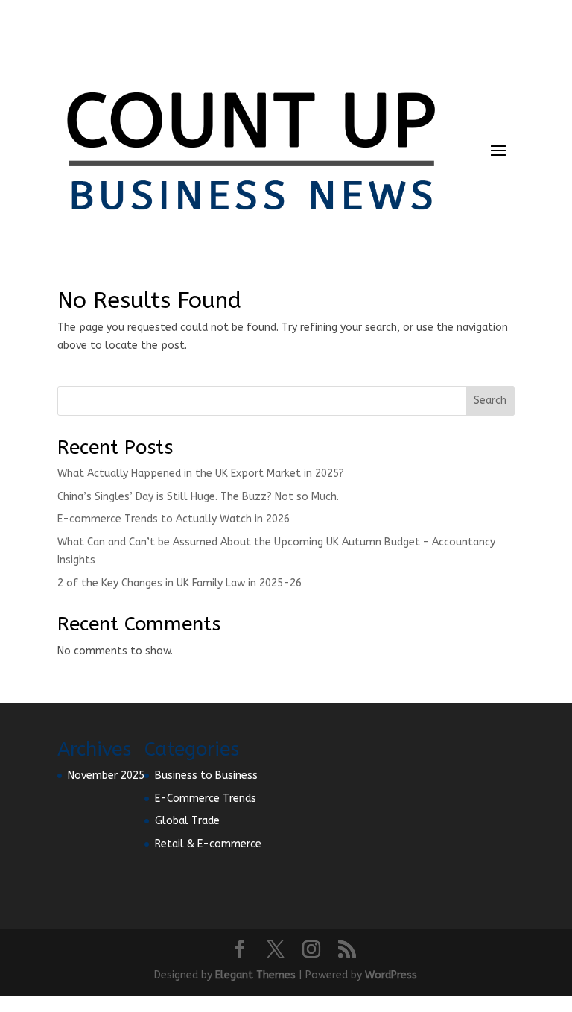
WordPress (391, 975)
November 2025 (106, 775)
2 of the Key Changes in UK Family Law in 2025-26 (179, 583)
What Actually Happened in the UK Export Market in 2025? (200, 473)
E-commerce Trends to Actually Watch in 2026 (173, 519)
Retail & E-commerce (208, 844)
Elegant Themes (255, 975)
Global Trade (187, 821)
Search (490, 400)
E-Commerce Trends (205, 798)
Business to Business (206, 775)
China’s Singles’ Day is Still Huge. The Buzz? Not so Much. (198, 496)
